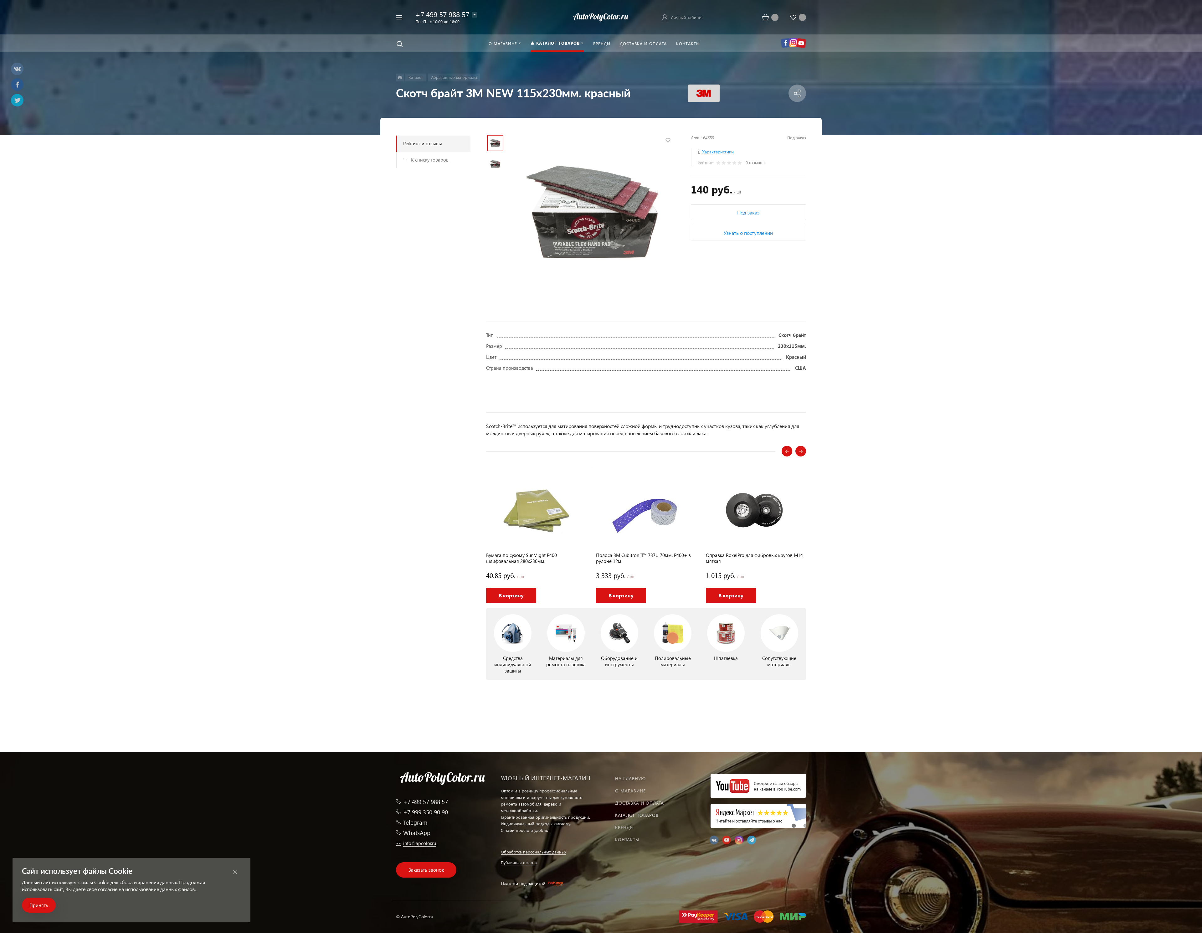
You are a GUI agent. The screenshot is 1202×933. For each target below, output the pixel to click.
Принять (38, 905)
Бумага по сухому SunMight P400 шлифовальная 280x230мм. (521, 558)
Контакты (627, 840)
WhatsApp (416, 833)
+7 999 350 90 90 (425, 812)
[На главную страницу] (601, 16)
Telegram (415, 822)
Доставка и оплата (639, 803)
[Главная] (400, 77)
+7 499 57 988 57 (442, 14)
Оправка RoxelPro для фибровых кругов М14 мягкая (754, 558)
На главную (630, 778)
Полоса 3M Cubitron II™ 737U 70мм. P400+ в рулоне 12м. (643, 558)
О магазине (630, 791)
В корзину (511, 595)
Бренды (624, 827)
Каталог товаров (637, 815)
